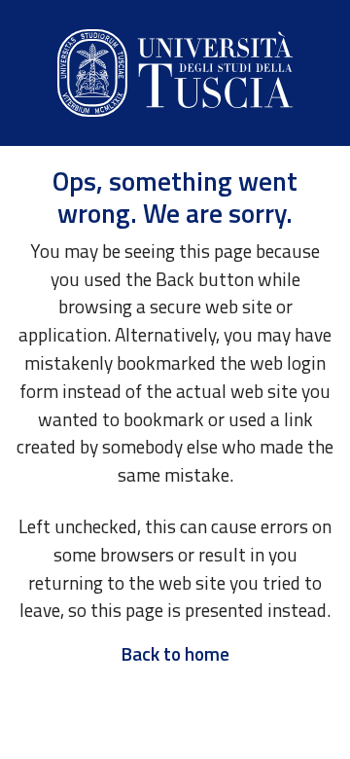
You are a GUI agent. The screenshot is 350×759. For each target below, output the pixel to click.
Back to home (175, 653)
